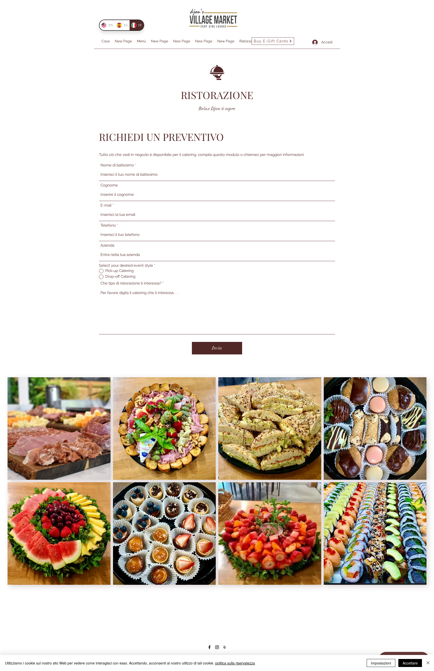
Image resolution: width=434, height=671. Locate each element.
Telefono (108, 225)
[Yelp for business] (224, 647)
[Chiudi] (428, 663)
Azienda (107, 245)
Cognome (109, 185)
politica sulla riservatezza (235, 662)
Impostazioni (381, 662)
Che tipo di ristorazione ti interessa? (130, 283)
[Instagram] (217, 647)
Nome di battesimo (117, 165)
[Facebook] (209, 647)
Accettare (410, 662)
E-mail (106, 205)
